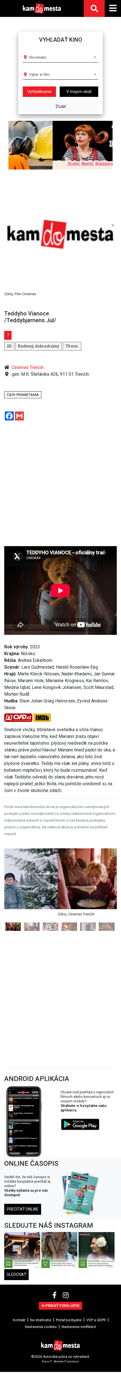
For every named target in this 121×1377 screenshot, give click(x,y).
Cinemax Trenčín (28, 367)
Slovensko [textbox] (37, 57)
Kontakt (19, 1320)
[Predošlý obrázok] (12, 889)
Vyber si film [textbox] (39, 74)
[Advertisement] (56, 485)
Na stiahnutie (40, 1320)
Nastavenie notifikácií (79, 1327)
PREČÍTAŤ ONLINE (23, 1209)
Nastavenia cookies (41, 1327)
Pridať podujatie (69, 1320)
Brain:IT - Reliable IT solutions (60, 1361)
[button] (12, 145)
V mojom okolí (78, 91)
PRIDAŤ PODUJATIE (61, 1305)
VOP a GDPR (96, 1320)
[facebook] (55, 1295)
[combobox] (62, 57)
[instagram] (66, 1295)
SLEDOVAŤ (16, 1274)
